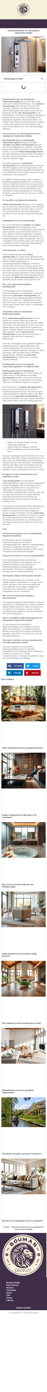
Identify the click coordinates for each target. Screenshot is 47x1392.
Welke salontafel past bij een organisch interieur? (23, 748)
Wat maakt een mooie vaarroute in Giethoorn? (21, 1154)
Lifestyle (9, 1300)
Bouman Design (13, 1282)
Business (10, 1288)
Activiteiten (11, 1290)
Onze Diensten (12, 1285)
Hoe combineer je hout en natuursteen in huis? (21, 1023)
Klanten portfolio (23, 1308)
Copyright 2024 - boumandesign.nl (23, 1313)
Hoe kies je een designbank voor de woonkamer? (22, 1221)
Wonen (7, 1227)
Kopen (9, 1293)
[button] (23, 23)
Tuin (8, 1295)
